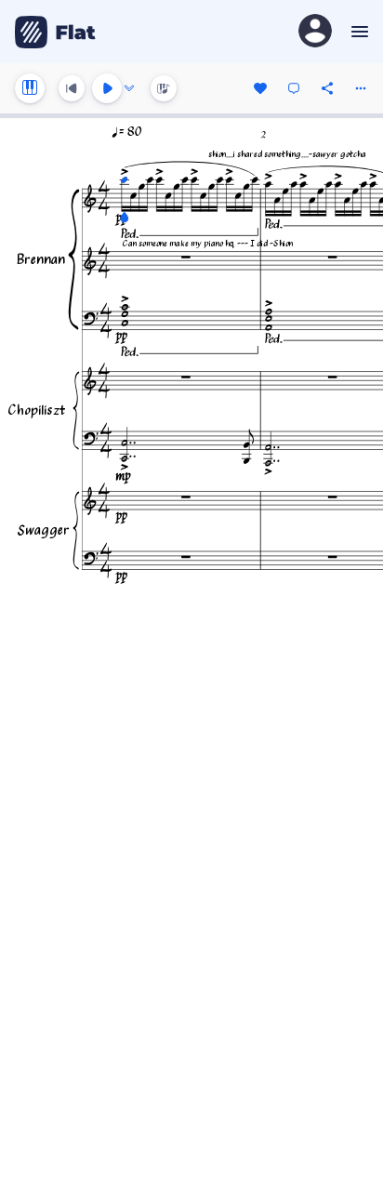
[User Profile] (315, 32)
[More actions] (360, 88)
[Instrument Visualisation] (164, 88)
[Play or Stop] (107, 88)
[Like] (260, 88)
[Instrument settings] (30, 88)
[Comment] (293, 88)
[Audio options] (129, 88)
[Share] (327, 88)
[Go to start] (72, 88)
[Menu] (357, 31)
